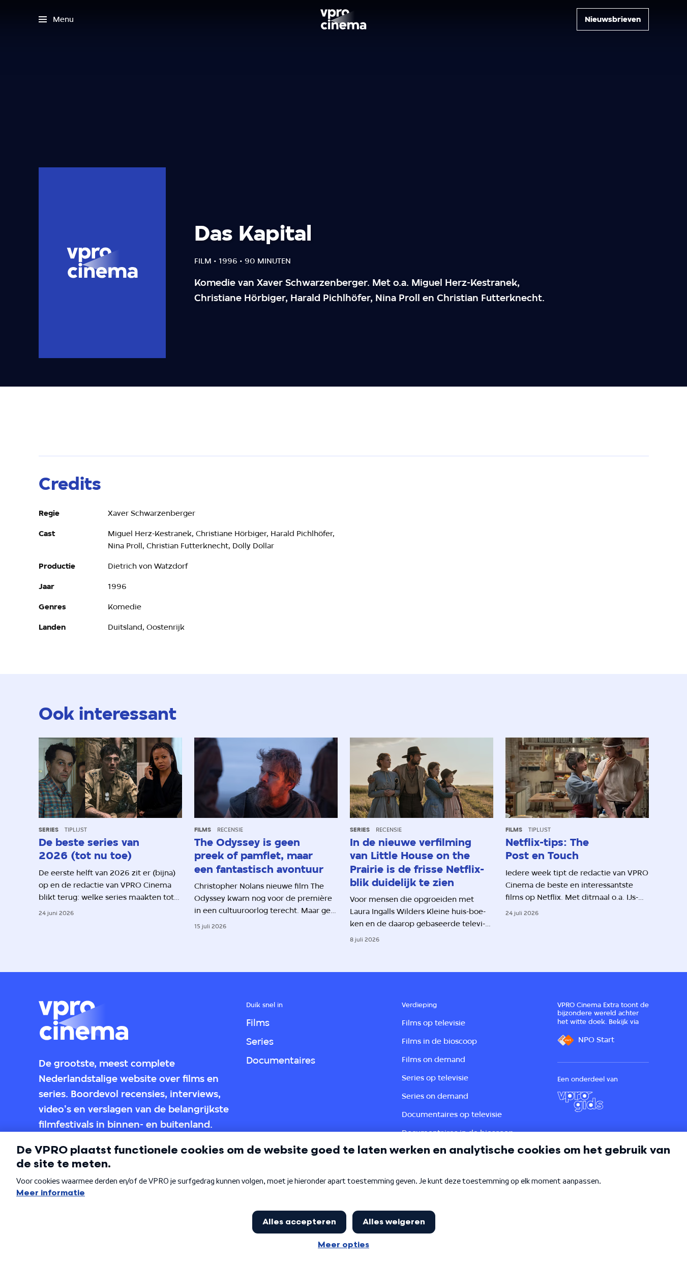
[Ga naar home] (343, 19)
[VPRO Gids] (580, 1102)
